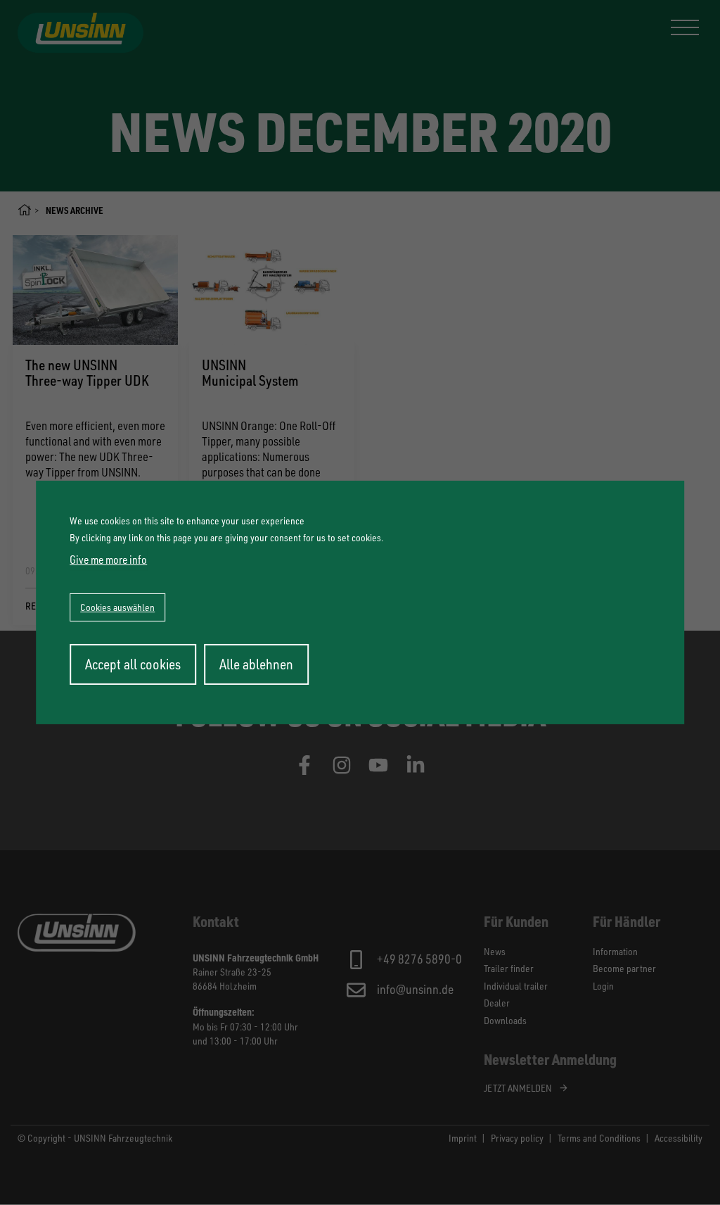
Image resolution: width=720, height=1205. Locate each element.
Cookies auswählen (117, 607)
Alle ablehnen (256, 664)
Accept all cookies (133, 664)
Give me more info (108, 560)
